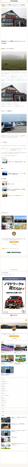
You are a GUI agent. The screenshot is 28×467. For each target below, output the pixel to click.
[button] (7, 252)
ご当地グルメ (4, 402)
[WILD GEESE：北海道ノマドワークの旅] (14, 1)
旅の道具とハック (5, 390)
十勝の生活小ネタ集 (5, 383)
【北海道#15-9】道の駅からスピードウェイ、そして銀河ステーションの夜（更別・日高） (16, 174)
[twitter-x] (13, 244)
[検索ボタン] (27, 1)
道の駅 (3, 393)
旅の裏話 (3, 248)
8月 (8, 248)
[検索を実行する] (26, 320)
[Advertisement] (14, 33)
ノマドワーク (4, 391)
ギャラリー (4, 403)
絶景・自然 (4, 400)
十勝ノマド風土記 (14, 248)
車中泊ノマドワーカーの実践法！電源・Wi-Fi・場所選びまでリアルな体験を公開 (16, 190)
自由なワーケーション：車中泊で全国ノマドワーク (16, 195)
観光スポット (4, 398)
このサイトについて (14, 336)
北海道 (6, 248)
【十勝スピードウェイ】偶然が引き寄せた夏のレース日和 (17, 161)
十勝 (17, 248)
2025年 (11, 248)
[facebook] (12, 244)
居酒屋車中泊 (4, 381)
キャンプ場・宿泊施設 (5, 395)
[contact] (15, 244)
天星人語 (4, 388)
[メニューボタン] (1, 1)
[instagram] (14, 244)
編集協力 (4, 405)
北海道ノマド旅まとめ (11, 183)
